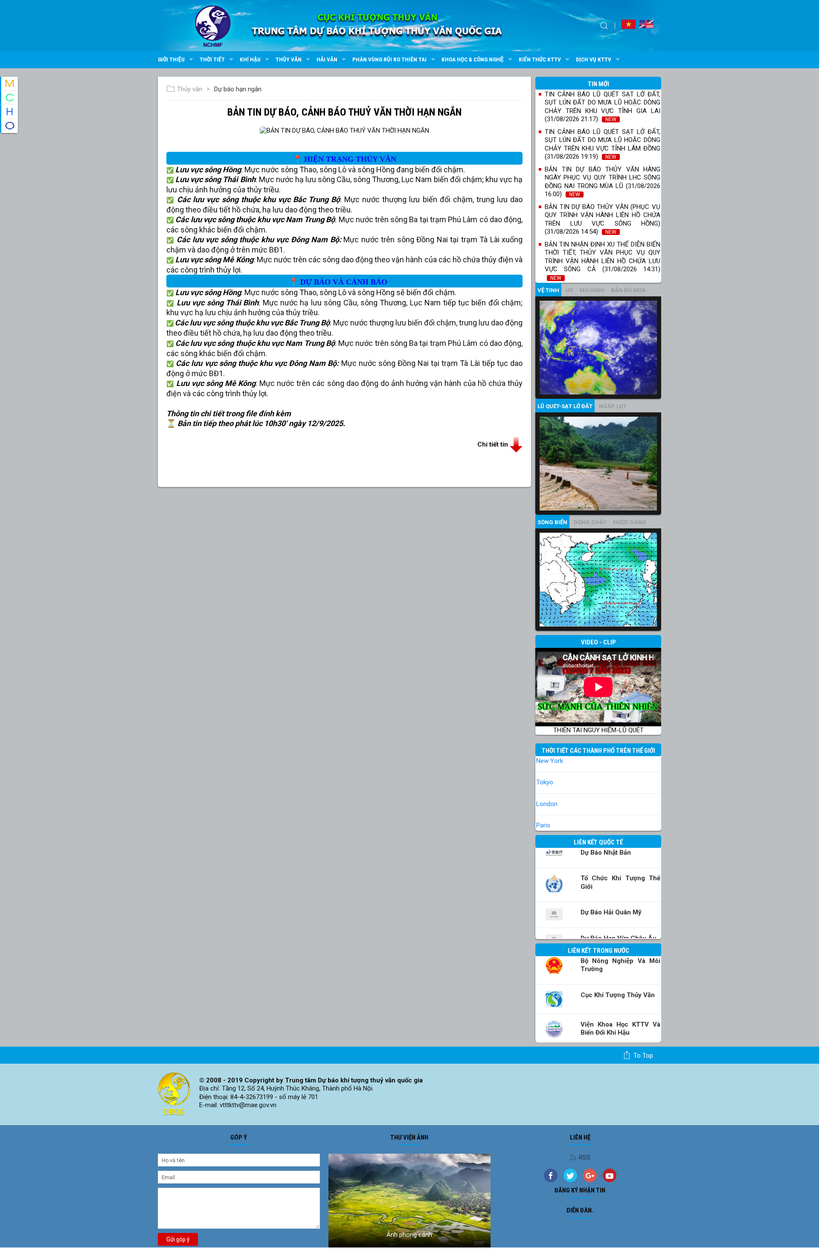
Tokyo (544, 782)
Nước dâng (629, 522)
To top (643, 1055)
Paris (543, 825)
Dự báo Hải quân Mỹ (611, 912)
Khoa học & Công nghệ (472, 59)
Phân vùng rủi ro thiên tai (389, 59)
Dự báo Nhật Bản (606, 852)
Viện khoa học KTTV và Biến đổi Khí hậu (620, 1029)
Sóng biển (552, 522)
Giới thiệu (171, 59)
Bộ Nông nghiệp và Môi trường (620, 965)
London (547, 804)
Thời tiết (212, 59)
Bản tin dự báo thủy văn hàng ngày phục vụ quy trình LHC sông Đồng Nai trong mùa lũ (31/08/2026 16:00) (602, 181)
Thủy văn (289, 59)
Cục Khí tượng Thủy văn (618, 995)
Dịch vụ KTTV (593, 59)
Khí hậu (250, 59)
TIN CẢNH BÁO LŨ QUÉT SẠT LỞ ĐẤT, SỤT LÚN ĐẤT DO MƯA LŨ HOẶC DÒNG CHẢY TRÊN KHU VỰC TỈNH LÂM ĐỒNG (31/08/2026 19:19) (602, 144)
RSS (584, 1157)
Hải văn (327, 59)
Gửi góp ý (177, 1239)
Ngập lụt (613, 406)
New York (549, 761)
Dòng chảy (590, 522)
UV (569, 290)
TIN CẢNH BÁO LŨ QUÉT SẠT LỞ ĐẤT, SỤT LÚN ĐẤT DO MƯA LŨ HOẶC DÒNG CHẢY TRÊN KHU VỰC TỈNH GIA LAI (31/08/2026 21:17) (602, 106)
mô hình (592, 290)
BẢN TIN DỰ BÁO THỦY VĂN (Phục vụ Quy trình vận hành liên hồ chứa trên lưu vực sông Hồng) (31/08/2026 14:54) (602, 219)
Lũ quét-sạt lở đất (564, 406)
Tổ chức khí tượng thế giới (620, 882)
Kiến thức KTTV (540, 59)
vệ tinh (548, 290)
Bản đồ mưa (628, 290)
